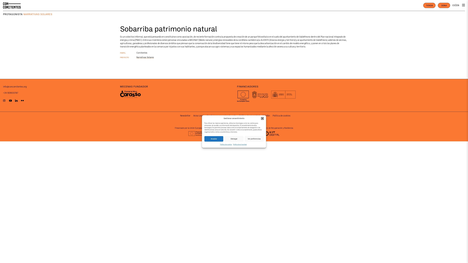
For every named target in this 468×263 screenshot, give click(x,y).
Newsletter (185, 115)
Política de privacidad (240, 144)
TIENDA (429, 5)
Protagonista (13, 14)
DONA (444, 5)
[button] (262, 118)
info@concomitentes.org (15, 86)
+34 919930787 (10, 93)
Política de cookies (226, 144)
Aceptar (214, 139)
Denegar (234, 139)
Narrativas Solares (37, 14)
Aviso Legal (198, 115)
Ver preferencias (254, 139)
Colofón (266, 115)
